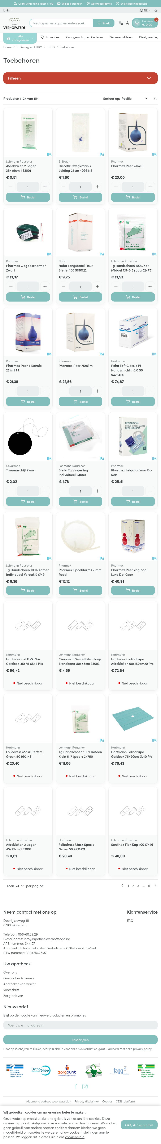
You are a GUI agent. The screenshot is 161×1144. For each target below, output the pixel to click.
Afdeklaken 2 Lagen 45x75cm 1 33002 (21, 846)
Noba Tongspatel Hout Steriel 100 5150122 (76, 267)
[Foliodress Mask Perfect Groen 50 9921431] (28, 718)
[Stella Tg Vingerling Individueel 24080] (80, 436)
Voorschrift (11, 989)
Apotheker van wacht (19, 983)
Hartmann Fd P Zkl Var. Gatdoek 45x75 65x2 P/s (24, 661)
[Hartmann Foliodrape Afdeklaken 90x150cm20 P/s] (133, 625)
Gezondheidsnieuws (18, 978)
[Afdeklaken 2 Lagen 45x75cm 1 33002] (28, 811)
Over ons (10, 972)
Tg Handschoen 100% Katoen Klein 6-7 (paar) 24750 (80, 754)
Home (7, 47)
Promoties (52, 37)
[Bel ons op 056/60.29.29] (121, 23)
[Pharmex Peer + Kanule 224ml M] (28, 332)
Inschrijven (80, 1039)
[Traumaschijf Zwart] (28, 436)
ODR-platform (125, 1101)
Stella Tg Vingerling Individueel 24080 (73, 472)
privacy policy (142, 1049)
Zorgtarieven (13, 995)
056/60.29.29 (28, 934)
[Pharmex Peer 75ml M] (80, 332)
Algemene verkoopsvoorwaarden (48, 1101)
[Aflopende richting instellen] (155, 98)
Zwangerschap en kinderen (84, 37)
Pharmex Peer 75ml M (76, 365)
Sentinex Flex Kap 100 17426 (132, 844)
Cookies (107, 1101)
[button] (80, 78)
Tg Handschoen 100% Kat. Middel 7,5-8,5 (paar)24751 (132, 267)
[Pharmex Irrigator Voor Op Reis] (133, 436)
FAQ (130, 920)
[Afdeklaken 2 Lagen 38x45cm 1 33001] (28, 132)
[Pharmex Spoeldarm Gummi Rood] (80, 536)
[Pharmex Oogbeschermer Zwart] (28, 232)
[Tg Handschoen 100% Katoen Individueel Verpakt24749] (28, 536)
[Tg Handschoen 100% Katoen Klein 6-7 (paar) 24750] (80, 718)
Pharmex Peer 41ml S (127, 165)
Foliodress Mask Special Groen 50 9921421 (77, 846)
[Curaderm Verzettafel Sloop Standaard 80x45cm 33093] (80, 625)
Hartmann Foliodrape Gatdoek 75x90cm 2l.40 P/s (131, 754)
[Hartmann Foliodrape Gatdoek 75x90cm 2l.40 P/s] (133, 718)
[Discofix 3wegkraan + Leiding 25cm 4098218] (80, 132)
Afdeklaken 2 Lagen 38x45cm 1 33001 (21, 168)
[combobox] (61, 23)
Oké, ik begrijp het (139, 1125)
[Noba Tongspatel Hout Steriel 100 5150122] (80, 232)
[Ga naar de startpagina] (14, 23)
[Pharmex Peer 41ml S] (133, 132)
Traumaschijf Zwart (20, 470)
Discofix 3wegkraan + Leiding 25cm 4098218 (75, 168)
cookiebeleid (74, 1136)
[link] (123, 885)
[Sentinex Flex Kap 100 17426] (133, 811)
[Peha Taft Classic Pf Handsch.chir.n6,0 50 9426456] (133, 332)
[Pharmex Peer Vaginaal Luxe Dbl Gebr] (133, 536)
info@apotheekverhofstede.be (47, 938)
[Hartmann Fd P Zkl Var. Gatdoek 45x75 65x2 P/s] (28, 625)
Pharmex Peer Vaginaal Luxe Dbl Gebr (129, 572)
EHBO (51, 47)
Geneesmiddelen (121, 37)
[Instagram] (85, 1086)
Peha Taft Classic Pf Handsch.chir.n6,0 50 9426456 (127, 370)
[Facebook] (76, 1086)
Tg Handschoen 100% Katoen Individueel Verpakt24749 (27, 572)
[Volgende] (155, 885)
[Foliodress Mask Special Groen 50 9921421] (80, 811)
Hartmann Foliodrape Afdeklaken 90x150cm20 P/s (132, 661)
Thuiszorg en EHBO (29, 47)
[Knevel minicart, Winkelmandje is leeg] (136, 23)
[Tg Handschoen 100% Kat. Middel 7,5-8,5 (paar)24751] (133, 232)
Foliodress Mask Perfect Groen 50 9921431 (24, 754)
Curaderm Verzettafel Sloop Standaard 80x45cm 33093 (80, 661)
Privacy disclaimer (86, 1101)
